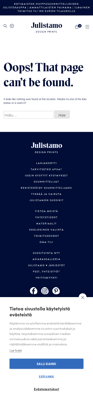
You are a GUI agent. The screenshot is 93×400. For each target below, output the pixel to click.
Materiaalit (46, 223)
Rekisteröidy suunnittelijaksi (46, 188)
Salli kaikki (46, 363)
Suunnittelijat (46, 181)
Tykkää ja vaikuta (46, 194)
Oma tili (46, 242)
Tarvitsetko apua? (46, 169)
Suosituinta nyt (46, 253)
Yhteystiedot (46, 217)
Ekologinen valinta (46, 229)
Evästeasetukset (46, 389)
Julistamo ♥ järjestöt (46, 265)
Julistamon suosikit (47, 200)
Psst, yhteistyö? (46, 271)
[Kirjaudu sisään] (12, 26)
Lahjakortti (46, 163)
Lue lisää (16, 350)
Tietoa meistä (46, 211)
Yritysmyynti (47, 278)
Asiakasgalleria (47, 259)
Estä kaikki (46, 376)
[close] (83, 297)
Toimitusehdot (46, 236)
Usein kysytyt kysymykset (46, 175)
